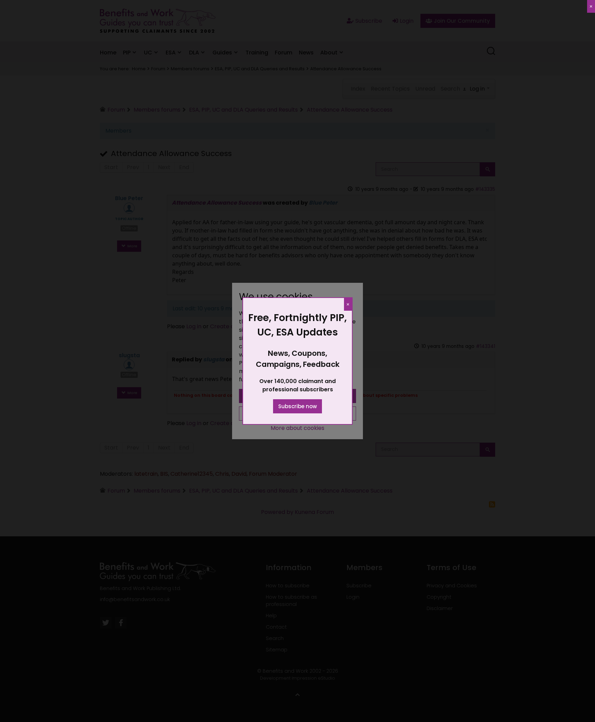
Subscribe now (297, 406)
